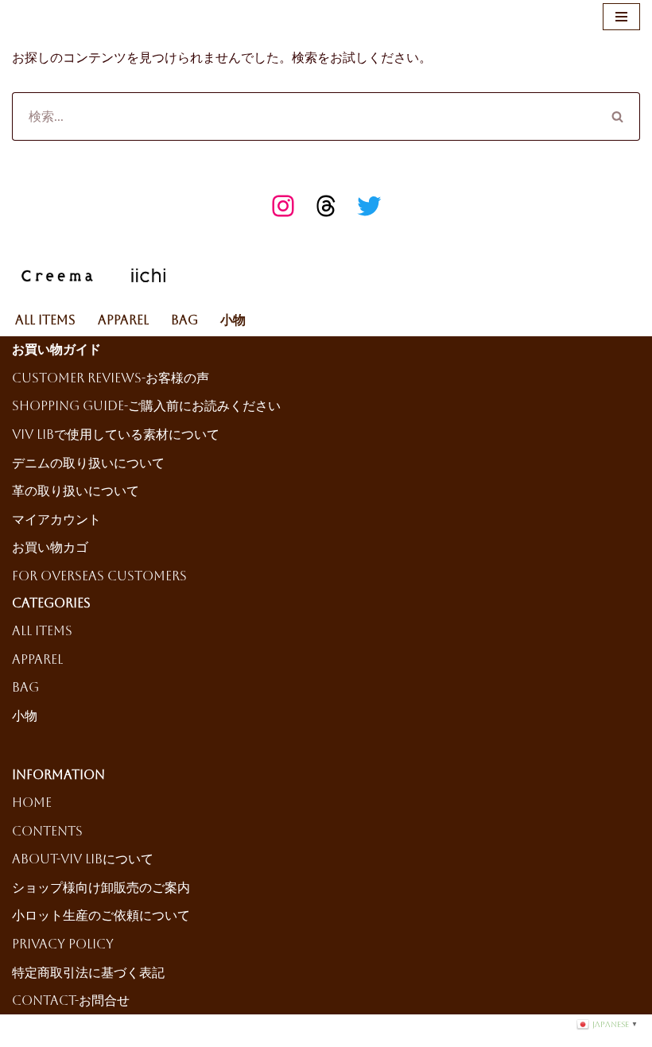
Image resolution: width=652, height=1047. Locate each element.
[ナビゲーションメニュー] (621, 16)
